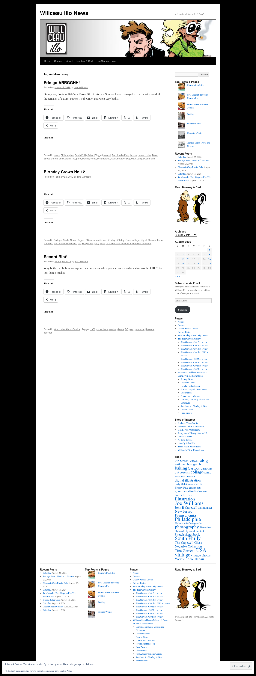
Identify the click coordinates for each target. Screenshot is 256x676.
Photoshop (205, 527)
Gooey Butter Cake (51, 599)
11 (188, 258)
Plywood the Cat (194, 531)
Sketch (179, 534)
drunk (68, 158)
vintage (182, 554)
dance (121, 329)
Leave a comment (142, 243)
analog (201, 460)
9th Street (181, 460)
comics (112, 329)
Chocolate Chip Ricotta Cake (190, 166)
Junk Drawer (186, 412)
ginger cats (195, 487)
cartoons (206, 468)
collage (136, 240)
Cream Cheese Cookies (53, 606)
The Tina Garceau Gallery (189, 338)
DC (126, 329)
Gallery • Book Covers (188, 328)
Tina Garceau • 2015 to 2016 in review (153, 603)
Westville (182, 558)
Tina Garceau (84, 176)
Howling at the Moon (190, 385)
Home (47, 61)
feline (198, 484)
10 (183, 258)
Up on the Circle (194, 133)
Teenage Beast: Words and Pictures (193, 160)
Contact (58, 61)
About (69, 61)
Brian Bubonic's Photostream (191, 426)
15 (209, 258)
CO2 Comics (185, 472)
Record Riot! (55, 256)
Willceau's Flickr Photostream (191, 449)
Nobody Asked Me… (187, 443)
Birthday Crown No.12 (64, 171)
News (57, 155)
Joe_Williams (81, 87)
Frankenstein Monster (190, 395)
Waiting (190, 113)
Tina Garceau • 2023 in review (194, 362)
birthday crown (123, 240)
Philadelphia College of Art (189, 523)
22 (209, 263)
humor (188, 494)
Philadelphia (67, 155)
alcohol (107, 155)
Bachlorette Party (120, 155)
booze (133, 155)
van (139, 158)
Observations (186, 392)
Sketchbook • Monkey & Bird (194, 406)
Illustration (185, 499)
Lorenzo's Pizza (185, 436)
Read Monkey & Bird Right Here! (193, 335)
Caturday (182, 156)
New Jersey (183, 511)
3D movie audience (96, 240)
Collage (58, 240)
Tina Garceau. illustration (119, 243)
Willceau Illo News (64, 13)
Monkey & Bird (84, 61)
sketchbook (192, 534)
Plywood (179, 531)
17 (183, 263)
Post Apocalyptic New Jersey (194, 389)
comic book (102, 329)
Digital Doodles (188, 382)
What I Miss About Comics (67, 329)
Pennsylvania (89, 158)
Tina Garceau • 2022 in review (194, 358)
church (54, 158)
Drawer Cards (187, 409)
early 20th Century (185, 484)
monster (207, 508)
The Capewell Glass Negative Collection (188, 544)
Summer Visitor (194, 123)
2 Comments (148, 158)
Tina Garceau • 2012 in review (194, 341)
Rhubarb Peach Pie (195, 85)
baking (181, 468)
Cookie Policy (66, 670)
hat (79, 243)
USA (133, 158)
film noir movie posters (65, 243)
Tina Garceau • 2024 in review (194, 365)
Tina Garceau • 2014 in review (194, 348)
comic (207, 472)
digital (144, 240)
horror (178, 495)
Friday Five (181, 487)
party (78, 158)
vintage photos (201, 555)
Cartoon (194, 468)
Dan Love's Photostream (189, 429)
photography (187, 526)
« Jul (177, 276)
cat (177, 472)
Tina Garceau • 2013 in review (194, 345)
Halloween (200, 491)
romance (139, 329)
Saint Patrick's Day (120, 158)
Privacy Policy (184, 331)
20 (199, 263)
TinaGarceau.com (106, 61)
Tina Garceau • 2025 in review (194, 368)
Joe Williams (189, 502)
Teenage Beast (187, 379)
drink (61, 158)
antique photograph (188, 464)
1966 (92, 329)
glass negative (184, 491)
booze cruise (144, 155)
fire (73, 158)
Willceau (197, 558)
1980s (191, 461)
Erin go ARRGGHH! (62, 82)
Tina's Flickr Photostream (189, 446)
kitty (200, 507)
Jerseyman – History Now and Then (194, 432)
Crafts (66, 240)
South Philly (188, 538)
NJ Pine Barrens (185, 439)
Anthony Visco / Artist (188, 422)
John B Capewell (186, 507)
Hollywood (87, 243)
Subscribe (182, 309)
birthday (111, 240)
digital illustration (188, 480)
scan (102, 243)
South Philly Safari (84, 155)
